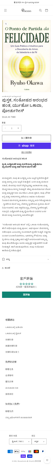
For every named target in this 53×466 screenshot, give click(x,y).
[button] (5, 10)
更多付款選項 (26, 152)
